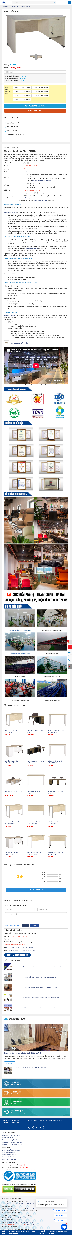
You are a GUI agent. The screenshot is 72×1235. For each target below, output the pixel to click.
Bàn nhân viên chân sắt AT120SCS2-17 (55, 762)
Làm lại (34, 925)
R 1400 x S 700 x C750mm (22, 95)
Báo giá (5, 1122)
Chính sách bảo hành (8, 1152)
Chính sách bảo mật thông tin (11, 1150)
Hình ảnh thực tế (16, 1120)
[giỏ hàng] (70, 642)
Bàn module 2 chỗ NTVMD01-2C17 (36, 731)
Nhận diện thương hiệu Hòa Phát (12, 1140)
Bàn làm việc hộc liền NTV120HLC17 (11, 853)
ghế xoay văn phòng (32, 248)
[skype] (44, 1127)
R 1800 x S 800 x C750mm (22, 99)
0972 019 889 (20, 947)
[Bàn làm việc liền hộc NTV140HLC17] (14, 750)
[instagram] (32, 1127)
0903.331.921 (30, 950)
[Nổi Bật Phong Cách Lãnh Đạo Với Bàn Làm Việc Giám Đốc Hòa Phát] (8, 967)
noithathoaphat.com (29, 198)
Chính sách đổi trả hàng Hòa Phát (12, 1157)
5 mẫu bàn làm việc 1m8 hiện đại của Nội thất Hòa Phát (40, 987)
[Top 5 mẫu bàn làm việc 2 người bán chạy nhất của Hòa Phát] (8, 998)
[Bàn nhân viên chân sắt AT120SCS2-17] (57, 750)
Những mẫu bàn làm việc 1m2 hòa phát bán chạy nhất (40, 977)
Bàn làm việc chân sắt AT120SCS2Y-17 (33, 823)
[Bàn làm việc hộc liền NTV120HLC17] (14, 841)
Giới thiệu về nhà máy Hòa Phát (11, 1135)
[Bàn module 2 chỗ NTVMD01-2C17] (36, 719)
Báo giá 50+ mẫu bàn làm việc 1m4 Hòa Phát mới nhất (30, 1067)
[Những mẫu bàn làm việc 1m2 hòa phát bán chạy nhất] (8, 977)
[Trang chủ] (4, 2)
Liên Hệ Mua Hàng (7, 1137)
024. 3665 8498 (10, 1204)
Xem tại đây (23, 76)
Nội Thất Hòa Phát (9, 315)
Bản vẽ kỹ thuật (14, 1122)
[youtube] (36, 1127)
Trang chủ (5, 6)
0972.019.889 (20, 1208)
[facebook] (40, 1127)
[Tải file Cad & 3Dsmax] (36, 955)
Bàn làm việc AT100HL (19, 343)
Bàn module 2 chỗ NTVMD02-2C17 (36, 762)
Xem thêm (9, 1063)
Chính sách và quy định (56, 1120)
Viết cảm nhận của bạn (36, 889)
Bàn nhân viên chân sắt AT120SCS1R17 (12, 823)
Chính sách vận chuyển (9, 1154)
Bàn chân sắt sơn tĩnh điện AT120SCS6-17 (56, 731)
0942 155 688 (29, 947)
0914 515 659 (55, 1231)
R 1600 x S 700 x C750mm (40, 95)
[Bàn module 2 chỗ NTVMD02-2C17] (36, 750)
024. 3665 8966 (20, 1204)
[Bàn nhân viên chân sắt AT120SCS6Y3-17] (36, 841)
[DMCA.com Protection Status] (36, 1189)
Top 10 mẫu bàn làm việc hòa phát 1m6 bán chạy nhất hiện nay (41, 1008)
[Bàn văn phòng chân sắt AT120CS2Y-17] (57, 841)
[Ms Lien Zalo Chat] (70, 657)
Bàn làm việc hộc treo (10, 212)
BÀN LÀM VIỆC (14, 6)
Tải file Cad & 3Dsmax (35, 110)
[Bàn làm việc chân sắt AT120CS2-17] (36, 780)
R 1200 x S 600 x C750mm (40, 87)
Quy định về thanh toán (9, 1159)
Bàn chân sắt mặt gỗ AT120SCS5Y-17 (11, 731)
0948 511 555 (10, 947)
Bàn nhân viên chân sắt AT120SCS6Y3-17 (34, 853)
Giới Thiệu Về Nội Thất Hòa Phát (12, 1142)
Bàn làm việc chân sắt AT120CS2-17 (33, 792)
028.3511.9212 (21, 1217)
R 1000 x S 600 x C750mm (22, 87)
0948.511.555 (11, 1208)
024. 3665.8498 (23, 1165)
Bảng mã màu (43, 1120)
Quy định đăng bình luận (12, 925)
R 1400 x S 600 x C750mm (40, 91)
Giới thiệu (26, 1120)
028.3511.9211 (24, 1167)
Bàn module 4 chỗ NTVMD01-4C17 (57, 792)
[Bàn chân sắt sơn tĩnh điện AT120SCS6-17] (57, 719)
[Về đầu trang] (70, 666)
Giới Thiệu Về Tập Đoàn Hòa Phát (12, 1144)
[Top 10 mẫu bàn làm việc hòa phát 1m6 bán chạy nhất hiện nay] (8, 1008)
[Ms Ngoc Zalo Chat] (70, 652)
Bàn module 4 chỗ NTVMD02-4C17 (14, 792)
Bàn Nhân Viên (25, 6)
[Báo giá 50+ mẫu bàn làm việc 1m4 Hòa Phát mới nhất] (8, 1070)
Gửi (26, 925)
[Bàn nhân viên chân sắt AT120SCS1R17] (14, 811)
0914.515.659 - (12, 950)
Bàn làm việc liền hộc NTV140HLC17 (11, 762)
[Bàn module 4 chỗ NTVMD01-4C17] (57, 780)
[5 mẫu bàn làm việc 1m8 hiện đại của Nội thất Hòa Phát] (8, 988)
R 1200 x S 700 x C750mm (22, 91)
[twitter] (28, 1127)
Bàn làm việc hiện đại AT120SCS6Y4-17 (54, 823)
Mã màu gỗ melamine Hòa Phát (41, 180)
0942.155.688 (30, 1208)
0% (60, 872)
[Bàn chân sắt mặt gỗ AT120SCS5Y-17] (14, 719)
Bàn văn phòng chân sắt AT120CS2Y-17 (55, 853)
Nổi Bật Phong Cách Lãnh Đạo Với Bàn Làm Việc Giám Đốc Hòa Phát (40, 967)
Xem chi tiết (23, 80)
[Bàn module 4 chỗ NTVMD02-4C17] (14, 780)
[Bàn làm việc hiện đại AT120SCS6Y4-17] (57, 811)
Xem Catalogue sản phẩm (35, 106)
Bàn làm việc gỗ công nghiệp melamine (35, 172)
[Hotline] (70, 647)
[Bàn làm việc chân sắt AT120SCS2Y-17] (36, 811)
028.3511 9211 (11, 1217)
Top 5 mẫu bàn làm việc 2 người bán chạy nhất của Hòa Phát (40, 997)
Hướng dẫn (33, 1120)
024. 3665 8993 (31, 1204)
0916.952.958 (21, 950)
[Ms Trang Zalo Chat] (70, 661)
